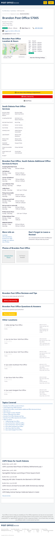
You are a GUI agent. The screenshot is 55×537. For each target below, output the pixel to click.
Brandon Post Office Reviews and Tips (13, 416)
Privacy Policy (44, 529)
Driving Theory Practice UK (48, 531)
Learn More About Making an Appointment (28, 92)
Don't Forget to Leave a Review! (11, 412)
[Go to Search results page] (45, 2)
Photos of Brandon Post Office (11, 414)
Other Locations (7, 419)
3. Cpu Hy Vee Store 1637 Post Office (14, 424)
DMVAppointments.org (6, 530)
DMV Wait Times (29, 531)
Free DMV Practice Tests (18, 531)
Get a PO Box (5, 242)
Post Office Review (6, 10)
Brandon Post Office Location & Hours (13, 406)
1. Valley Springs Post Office (12, 421)
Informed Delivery (7, 237)
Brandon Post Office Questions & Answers (14, 418)
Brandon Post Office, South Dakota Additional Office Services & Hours (22, 409)
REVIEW (10, 3)
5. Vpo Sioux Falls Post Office (12, 428)
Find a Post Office (5, 529)
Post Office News (25, 529)
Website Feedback (35, 529)
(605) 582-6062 (39, 28)
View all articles (6, 496)
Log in (51, 2)
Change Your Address (8, 240)
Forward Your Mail (7, 238)
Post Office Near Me (15, 529)
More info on (6, 411)
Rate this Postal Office (24, 13)
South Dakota (13, 10)
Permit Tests (37, 531)
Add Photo (28, 101)
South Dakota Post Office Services (12, 407)
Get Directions (21, 56)
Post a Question (9, 314)
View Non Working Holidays (37, 57)
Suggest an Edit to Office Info (12, 31)
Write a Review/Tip (28, 96)
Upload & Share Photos (8, 256)
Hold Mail (4, 235)
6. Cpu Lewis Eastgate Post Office (13, 430)
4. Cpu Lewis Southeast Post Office (14, 426)
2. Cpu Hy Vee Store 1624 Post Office (14, 423)
